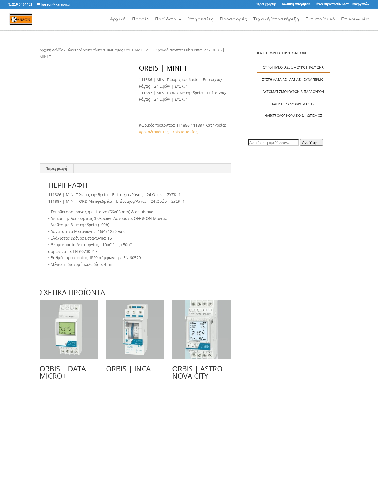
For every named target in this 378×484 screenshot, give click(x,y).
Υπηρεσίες (201, 19)
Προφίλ (140, 19)
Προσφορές (233, 19)
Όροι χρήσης (266, 4)
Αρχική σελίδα (51, 49)
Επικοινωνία (355, 19)
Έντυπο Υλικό (320, 19)
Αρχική (118, 19)
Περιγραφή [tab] (56, 168)
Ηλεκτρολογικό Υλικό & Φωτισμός (94, 49)
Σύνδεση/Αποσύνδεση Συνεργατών (342, 4)
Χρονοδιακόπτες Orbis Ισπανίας (182, 49)
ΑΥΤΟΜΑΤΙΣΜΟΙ (139, 49)
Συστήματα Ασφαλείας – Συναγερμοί (293, 79)
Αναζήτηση (311, 142)
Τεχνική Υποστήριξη (276, 19)
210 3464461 (22, 4)
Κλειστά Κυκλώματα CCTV (293, 104)
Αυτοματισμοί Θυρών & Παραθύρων (293, 91)
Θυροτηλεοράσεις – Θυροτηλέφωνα (293, 67)
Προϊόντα (166, 19)
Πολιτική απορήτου (295, 4)
